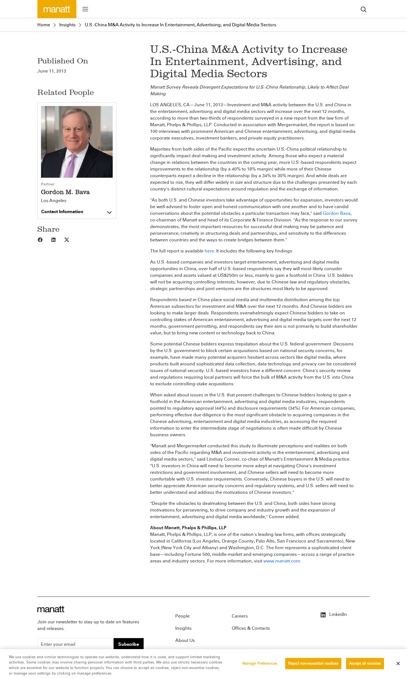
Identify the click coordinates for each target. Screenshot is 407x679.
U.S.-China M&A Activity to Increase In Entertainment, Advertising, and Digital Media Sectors (180, 24)
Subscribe (128, 644)
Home (43, 24)
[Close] (398, 663)
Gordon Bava (337, 213)
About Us (185, 640)
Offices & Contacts (251, 628)
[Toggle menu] (85, 9)
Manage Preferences (259, 663)
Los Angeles (53, 200)
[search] (363, 9)
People (182, 616)
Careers (240, 616)
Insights (67, 24)
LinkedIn (337, 614)
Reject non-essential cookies (313, 663)
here (209, 251)
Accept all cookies (365, 663)
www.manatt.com (281, 561)
